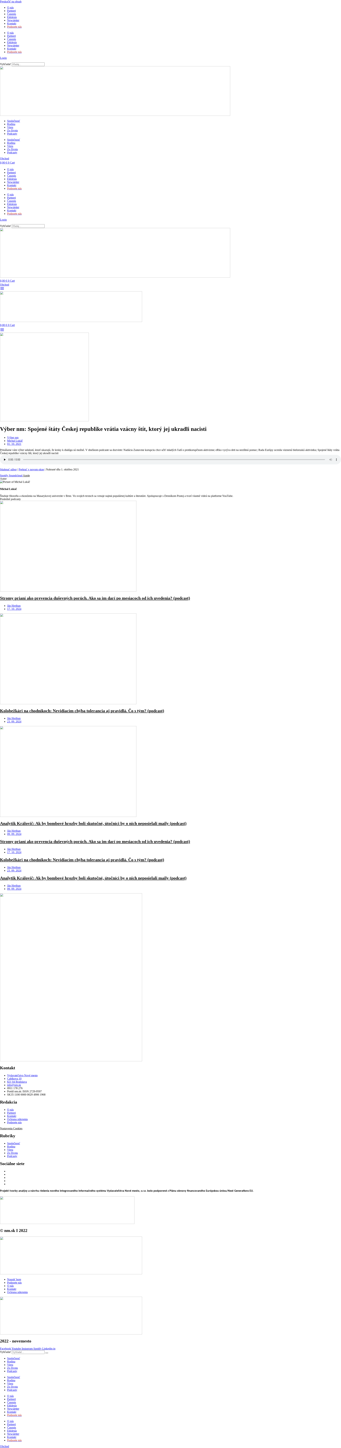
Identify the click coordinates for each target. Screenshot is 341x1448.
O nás (10, 7)
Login (3, 57)
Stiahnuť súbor (8, 469)
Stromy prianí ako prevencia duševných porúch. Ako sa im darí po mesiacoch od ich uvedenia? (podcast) (95, 598)
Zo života (12, 130)
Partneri (11, 10)
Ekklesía (12, 17)
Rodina (11, 124)
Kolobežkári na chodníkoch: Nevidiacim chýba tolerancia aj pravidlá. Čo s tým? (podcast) (82, 710)
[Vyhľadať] (46, 1352)
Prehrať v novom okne (31, 469)
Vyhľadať (5, 64)
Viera (10, 127)
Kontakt (11, 23)
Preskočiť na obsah (10, 1)
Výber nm (12, 437)
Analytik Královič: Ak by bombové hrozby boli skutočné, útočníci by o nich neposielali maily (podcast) (93, 823)
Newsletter (13, 20)
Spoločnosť (13, 120)
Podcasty (12, 133)
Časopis (11, 13)
